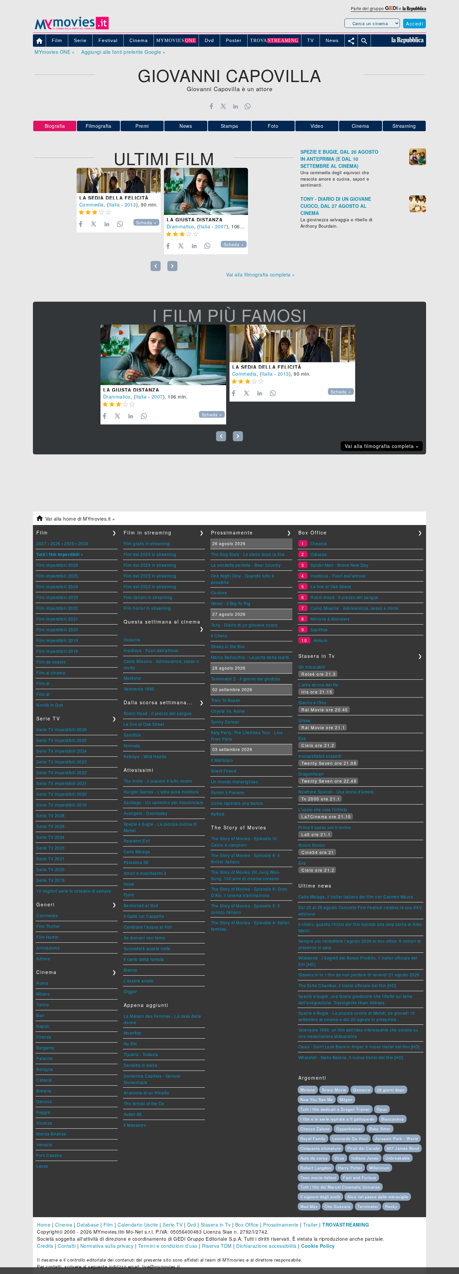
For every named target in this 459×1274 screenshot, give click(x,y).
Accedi (414, 23)
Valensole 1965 (139, 688)
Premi (142, 125)
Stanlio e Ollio (312, 702)
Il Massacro (135, 1125)
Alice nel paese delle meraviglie (377, 1196)
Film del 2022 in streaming (150, 586)
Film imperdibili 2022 (57, 608)
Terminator (368, 1206)
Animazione (48, 947)
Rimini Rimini (311, 845)
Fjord (129, 894)
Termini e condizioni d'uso (168, 1245)
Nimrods (132, 745)
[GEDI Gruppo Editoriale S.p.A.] (391, 8)
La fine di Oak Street (144, 724)
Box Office (247, 1224)
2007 (220, 226)
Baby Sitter (380, 1128)
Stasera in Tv (216, 1224)
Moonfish (133, 1033)
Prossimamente (281, 1224)
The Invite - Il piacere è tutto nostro (158, 781)
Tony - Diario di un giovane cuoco (244, 625)
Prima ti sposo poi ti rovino (324, 827)
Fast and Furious (359, 1177)
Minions (307, 1089)
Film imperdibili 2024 (57, 586)
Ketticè (218, 814)
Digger (130, 991)
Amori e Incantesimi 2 (145, 873)
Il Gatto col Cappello (144, 916)
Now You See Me (316, 1099)
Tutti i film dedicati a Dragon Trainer (335, 1109)
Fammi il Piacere (227, 792)
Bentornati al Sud (141, 905)
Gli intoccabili (312, 667)
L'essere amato (139, 980)
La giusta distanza (195, 219)
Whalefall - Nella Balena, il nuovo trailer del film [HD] (350, 1057)
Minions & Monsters (329, 619)
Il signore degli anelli (320, 1196)
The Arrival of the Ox (144, 1103)
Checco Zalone (315, 1128)
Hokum (321, 640)
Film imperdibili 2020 (57, 629)
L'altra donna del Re (318, 684)
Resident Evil (137, 841)
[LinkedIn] (235, 106)
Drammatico (180, 226)
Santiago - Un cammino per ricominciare (164, 802)
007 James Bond (403, 1148)
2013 (130, 204)
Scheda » (146, 223)
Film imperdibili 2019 (57, 640)
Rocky (391, 1206)
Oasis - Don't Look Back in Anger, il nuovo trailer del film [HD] (359, 1046)
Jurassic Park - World (396, 1138)
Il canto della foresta (144, 959)
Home (43, 1224)
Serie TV (172, 1224)
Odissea (318, 554)
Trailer (310, 1224)
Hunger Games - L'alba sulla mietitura (161, 791)
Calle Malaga (137, 851)
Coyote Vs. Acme (228, 711)
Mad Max (309, 1206)
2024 (83, 543)
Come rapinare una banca (237, 803)
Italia (114, 204)
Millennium (379, 1167)
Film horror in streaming (147, 608)
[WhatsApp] (247, 106)
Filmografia (99, 125)
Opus (382, 1109)
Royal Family (313, 1138)
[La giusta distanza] (206, 191)
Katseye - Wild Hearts (145, 756)
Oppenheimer (349, 1128)
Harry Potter (350, 1167)
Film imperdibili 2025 (57, 575)
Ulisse (304, 720)
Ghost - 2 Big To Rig (231, 603)
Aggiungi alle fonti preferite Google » (123, 51)
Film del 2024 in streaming (150, 565)
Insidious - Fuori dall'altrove (151, 650)
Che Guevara (337, 1206)
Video (317, 125)
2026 (55, 543)
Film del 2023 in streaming (150, 575)
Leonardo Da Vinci (350, 1138)
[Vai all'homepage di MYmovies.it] (71, 29)
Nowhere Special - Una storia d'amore (336, 791)
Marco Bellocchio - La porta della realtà (250, 657)
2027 (41, 543)
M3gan (346, 1099)
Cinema (360, 125)
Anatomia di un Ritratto (146, 1092)
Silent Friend (224, 771)
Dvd (191, 1224)
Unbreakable (397, 1158)
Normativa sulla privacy (107, 1245)
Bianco (130, 970)
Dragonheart (311, 774)
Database (88, 1224)
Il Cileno (219, 635)
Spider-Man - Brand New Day (339, 565)
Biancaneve (392, 1119)
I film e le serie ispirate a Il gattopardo (337, 1119)
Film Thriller (48, 926)
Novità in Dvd (49, 705)
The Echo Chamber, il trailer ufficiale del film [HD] (347, 985)
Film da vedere (51, 662)
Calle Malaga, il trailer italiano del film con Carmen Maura (355, 896)
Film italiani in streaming (148, 597)
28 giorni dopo (391, 1089)
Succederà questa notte (147, 948)
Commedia (91, 204)
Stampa (229, 125)
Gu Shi (130, 1043)
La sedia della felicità (114, 197)
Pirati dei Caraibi (363, 1148)
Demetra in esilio (141, 1065)
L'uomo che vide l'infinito (322, 809)
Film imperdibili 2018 (57, 651)
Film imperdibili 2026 (57, 565)
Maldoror (132, 678)
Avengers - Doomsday (146, 813)
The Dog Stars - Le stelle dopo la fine (248, 554)
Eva (302, 738)
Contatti (67, 1245)
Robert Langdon (315, 1167)
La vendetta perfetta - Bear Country (246, 565)
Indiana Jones (365, 1158)
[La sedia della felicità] (119, 180)
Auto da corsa (314, 1158)
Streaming (404, 125)
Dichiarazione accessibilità (266, 1245)
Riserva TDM (217, 1245)
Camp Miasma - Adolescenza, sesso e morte (354, 608)
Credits (45, 1245)
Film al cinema (50, 672)
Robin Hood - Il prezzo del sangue (158, 713)
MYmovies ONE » (55, 51)
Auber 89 (133, 1114)
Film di (43, 683)
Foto (273, 125)
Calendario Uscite (138, 1224)
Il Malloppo (222, 760)
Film (108, 1224)
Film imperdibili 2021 (57, 619)
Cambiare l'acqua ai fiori (148, 927)
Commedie (47, 915)
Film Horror (47, 937)
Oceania (132, 639)
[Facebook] (211, 106)
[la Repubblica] (414, 8)
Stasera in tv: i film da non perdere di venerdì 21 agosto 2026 (359, 974)
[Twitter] (223, 106)
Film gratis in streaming (147, 543)
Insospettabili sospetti (320, 756)
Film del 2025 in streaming (150, 554)
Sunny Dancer (225, 721)
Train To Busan (226, 700)
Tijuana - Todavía (141, 1054)
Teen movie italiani (318, 1177)
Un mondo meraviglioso (234, 781)
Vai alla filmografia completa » (260, 274)
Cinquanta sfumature (320, 1148)
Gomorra (361, 1089)
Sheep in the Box (228, 646)
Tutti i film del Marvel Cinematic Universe (340, 1187)
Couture (219, 592)
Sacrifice (132, 735)
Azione (43, 958)
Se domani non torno (144, 937)
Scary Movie (334, 1089)
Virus (339, 1158)
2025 (69, 543)
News (185, 125)
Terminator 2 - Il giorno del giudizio (246, 678)
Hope (129, 884)
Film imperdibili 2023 (57, 597)
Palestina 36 (136, 862)
